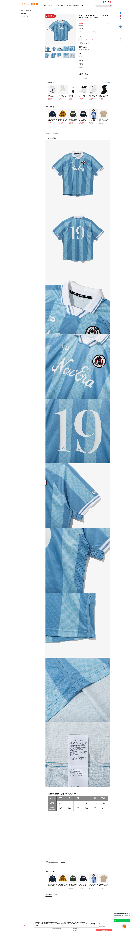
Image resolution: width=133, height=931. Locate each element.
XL (89, 31)
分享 (81, 78)
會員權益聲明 (76, 930)
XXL (94, 31)
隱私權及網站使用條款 (56, 928)
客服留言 (75, 928)
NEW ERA (81, 56)
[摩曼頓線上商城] (29, 4)
